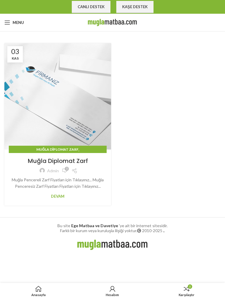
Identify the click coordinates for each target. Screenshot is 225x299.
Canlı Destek (91, 6)
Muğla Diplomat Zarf (57, 149)
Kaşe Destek (135, 6)
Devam (57, 196)
